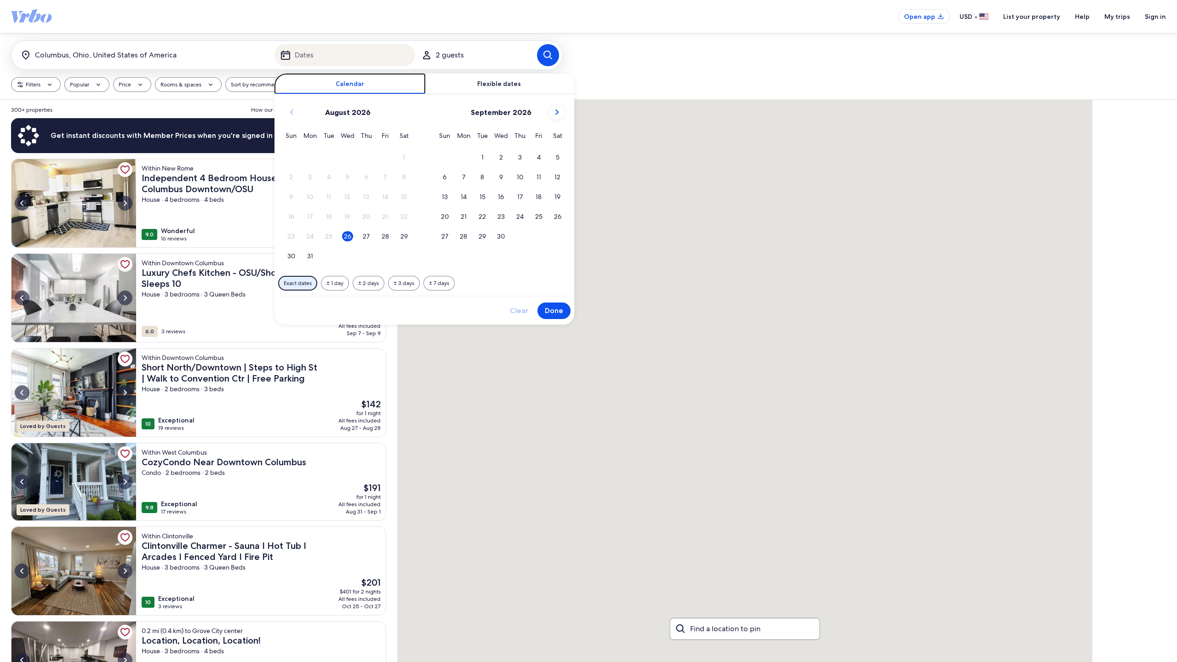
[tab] (350, 83)
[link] (125, 169)
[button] (403, 157)
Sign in (1155, 16)
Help (1082, 16)
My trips (1117, 16)
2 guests (450, 55)
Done (554, 310)
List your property (1031, 16)
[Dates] (344, 55)
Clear (519, 310)
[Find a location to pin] (745, 629)
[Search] (548, 55)
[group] (198, 381)
